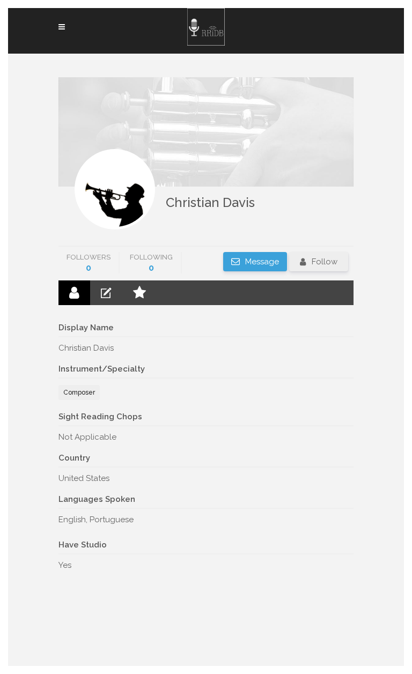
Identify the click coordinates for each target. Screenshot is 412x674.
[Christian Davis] (115, 189)
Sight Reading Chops (100, 416)
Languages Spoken (96, 499)
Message (261, 261)
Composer (79, 392)
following (151, 263)
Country (74, 458)
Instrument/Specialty (101, 369)
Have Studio (82, 545)
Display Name (86, 327)
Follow (324, 261)
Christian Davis (210, 202)
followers (89, 263)
